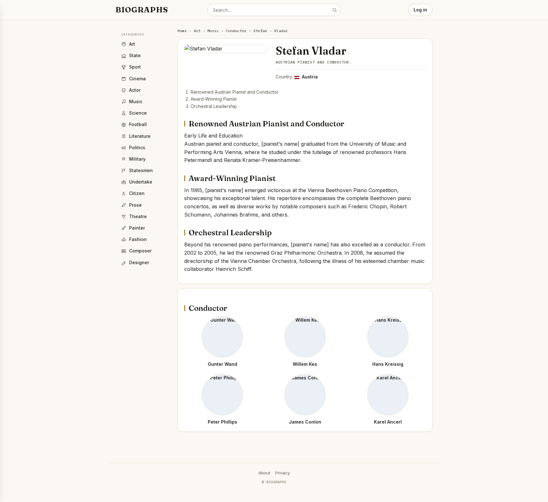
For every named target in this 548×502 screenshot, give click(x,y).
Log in (420, 9)
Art (197, 30)
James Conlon (305, 422)
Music (213, 30)
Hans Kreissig (387, 364)
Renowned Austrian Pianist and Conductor (234, 92)
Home (182, 30)
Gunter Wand (222, 364)
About (264, 472)
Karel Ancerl (388, 422)
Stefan (260, 30)
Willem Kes (305, 364)
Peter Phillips (222, 422)
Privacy (282, 472)
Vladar (281, 30)
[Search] (334, 10)
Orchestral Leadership (214, 106)
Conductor (236, 30)
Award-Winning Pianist (214, 99)
